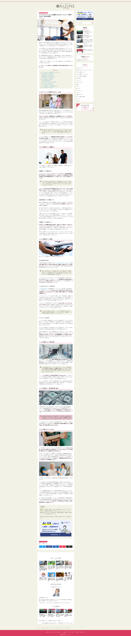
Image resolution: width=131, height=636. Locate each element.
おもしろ (78, 88)
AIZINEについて (59, 632)
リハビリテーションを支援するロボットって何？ (51, 72)
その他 (78, 100)
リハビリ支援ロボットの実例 (47, 79)
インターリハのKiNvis (47, 83)
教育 (77, 84)
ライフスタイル (79, 82)
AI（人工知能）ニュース (81, 72)
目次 (54, 70)
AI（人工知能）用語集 (81, 96)
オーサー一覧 (53, 632)
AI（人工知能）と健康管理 (43, 541)
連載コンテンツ (79, 94)
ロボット (41, 543)
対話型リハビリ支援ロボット (48, 77)
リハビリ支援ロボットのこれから (48, 87)
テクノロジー (79, 80)
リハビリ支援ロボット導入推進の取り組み (49, 86)
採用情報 (64, 632)
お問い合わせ (82, 632)
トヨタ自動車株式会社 (43, 288)
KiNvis (55, 320)
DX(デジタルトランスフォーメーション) (84, 70)
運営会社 (48, 632)
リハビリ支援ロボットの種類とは (48, 73)
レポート (78, 92)
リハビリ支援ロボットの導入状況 (48, 84)
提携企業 (77, 632)
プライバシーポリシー (71, 632)
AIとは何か (79, 78)
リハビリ (45, 543)
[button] (92, 23)
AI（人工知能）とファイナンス (82, 74)
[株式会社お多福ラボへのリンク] (85, 19)
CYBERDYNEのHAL (47, 80)
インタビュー (79, 90)
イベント (78, 98)
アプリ (78, 86)
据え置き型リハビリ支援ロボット (49, 76)
